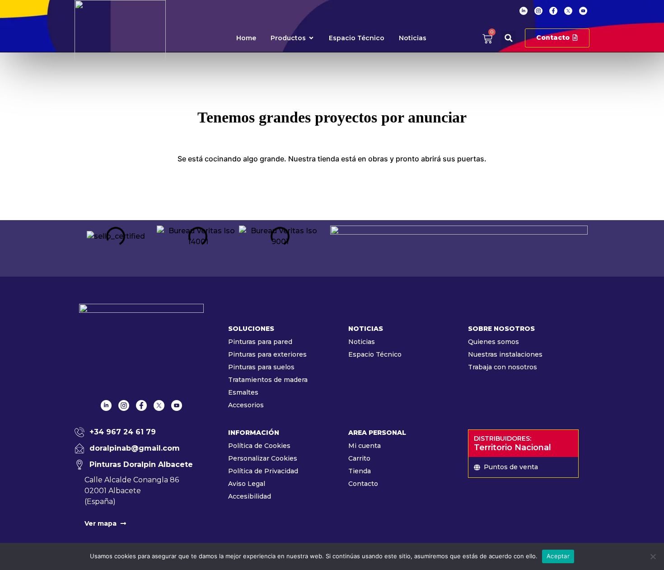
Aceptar (558, 556)
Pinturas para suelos (261, 367)
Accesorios (246, 405)
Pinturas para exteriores (267, 354)
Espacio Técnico (375, 354)
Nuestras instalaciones (505, 354)
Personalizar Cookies (262, 458)
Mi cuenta (364, 446)
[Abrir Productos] (311, 38)
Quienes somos (493, 342)
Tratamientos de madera (268, 380)
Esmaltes (243, 392)
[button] (508, 38)
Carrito (359, 458)
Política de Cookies (259, 446)
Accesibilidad (249, 496)
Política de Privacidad (263, 471)
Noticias (361, 342)
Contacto (363, 484)
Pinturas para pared (260, 342)
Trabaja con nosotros (502, 367)
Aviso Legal (246, 484)
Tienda (359, 471)
